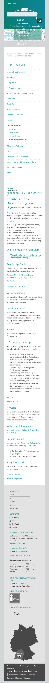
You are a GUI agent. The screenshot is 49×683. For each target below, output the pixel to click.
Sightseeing (25, 33)
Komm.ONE (11, 668)
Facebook (15, 517)
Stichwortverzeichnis (18, 139)
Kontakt (23, 674)
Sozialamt (11, 99)
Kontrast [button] (12, 3)
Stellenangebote (35, 26)
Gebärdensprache (14, 29)
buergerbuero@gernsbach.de (21, 555)
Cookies (10, 671)
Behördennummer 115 (16, 167)
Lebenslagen (14, 136)
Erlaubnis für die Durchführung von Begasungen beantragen (25, 256)
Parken (10, 151)
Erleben (22, 58)
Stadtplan (31, 674)
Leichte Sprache (33, 29)
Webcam (27, 678)
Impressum (33, 671)
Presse (12, 26)
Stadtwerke (24, 68)
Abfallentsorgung (14, 88)
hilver (9, 172)
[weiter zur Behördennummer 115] (24, 615)
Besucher (22, 46)
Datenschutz (13, 674)
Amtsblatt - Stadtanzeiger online (20, 93)
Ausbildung (22, 26)
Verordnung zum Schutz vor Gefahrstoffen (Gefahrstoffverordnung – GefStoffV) (24, 444)
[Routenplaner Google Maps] (24, 642)
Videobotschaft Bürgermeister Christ (21, 162)
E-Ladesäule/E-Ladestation (17, 156)
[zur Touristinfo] (24, 598)
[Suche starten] (36, 18)
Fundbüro (13, 129)
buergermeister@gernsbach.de (21, 586)
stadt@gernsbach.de (17, 543)
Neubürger (11, 77)
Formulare (13, 132)
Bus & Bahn (11, 104)
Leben (22, 21)
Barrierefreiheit (21, 671)
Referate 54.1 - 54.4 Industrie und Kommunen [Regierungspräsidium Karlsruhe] (21, 277)
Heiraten (10, 120)
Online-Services (14, 125)
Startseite (11, 53)
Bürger (12, 498)
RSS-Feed (15, 524)
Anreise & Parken (15, 678)
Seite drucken (14, 474)
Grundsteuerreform (15, 114)
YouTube (15, 521)
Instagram (15, 527)
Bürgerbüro (11, 82)
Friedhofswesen (13, 109)
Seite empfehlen (15, 478)
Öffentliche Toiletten (15, 146)
